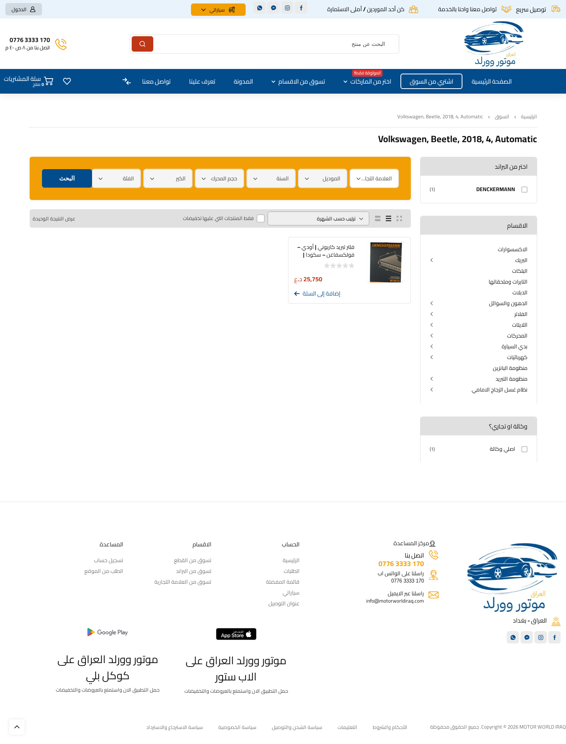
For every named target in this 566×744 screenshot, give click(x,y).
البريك (521, 260)
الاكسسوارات (512, 249)
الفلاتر (520, 314)
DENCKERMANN (495, 189)
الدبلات (519, 292)
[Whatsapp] (259, 8)
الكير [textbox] (181, 178)
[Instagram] (287, 8)
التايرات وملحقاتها (508, 281)
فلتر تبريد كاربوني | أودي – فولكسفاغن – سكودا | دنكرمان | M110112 (326, 254)
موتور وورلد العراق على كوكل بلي (107, 667)
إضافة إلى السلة (321, 293)
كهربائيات (517, 357)
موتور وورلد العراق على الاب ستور (236, 668)
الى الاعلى (17, 727)
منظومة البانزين (510, 368)
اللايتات (519, 324)
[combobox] (374, 178)
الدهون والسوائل (508, 303)
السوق (502, 116)
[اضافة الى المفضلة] (405, 294)
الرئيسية (529, 116)
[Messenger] (273, 8)
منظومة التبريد (511, 378)
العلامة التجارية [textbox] (376, 178)
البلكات (519, 270)
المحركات (517, 335)
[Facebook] (301, 8)
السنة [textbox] (282, 178)
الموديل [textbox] (331, 178)
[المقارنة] (393, 294)
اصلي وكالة (502, 449)
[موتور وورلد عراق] (494, 43)
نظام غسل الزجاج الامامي (499, 389)
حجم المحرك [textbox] (224, 178)
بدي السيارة (514, 346)
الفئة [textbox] (128, 178)
